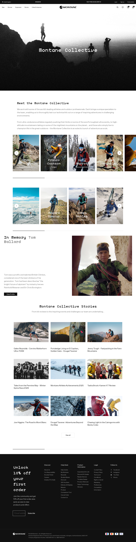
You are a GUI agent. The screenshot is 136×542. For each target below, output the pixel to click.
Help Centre (64, 470)
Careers (46, 477)
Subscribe (31, 513)
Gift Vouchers (65, 482)
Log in (115, 2)
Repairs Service (82, 477)
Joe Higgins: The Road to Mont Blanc (30, 422)
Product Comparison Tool (66, 491)
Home (14, 14)
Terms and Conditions (97, 476)
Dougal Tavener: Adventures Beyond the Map (67, 423)
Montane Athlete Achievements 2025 (67, 385)
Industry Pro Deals (49, 480)
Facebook (116, 470)
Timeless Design (82, 479)
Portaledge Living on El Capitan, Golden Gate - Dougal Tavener (65, 349)
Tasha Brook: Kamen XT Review (101, 385)
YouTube (116, 475)
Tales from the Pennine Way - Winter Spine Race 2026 (30, 386)
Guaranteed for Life (83, 472)
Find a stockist (130, 2)
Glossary (80, 487)
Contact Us (64, 497)
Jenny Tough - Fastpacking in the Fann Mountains (104, 349)
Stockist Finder (48, 475)
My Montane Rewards (64, 474)
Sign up (122, 2)
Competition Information (98, 489)
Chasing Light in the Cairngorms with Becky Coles (103, 423)
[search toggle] (117, 7)
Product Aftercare (82, 482)
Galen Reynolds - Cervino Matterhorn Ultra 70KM (30, 349)
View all (68, 435)
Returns (63, 487)
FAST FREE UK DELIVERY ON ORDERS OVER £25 (44, 2)
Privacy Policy (98, 472)
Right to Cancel (98, 480)
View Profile (11, 294)
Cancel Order (65, 495)
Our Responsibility (49, 472)
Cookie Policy (98, 470)
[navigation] (16, 153)
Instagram (116, 472)
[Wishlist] (122, 7)
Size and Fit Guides (83, 474)
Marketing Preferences (97, 484)
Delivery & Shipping (66, 485)
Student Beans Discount (65, 479)
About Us (47, 470)
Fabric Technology (83, 484)
